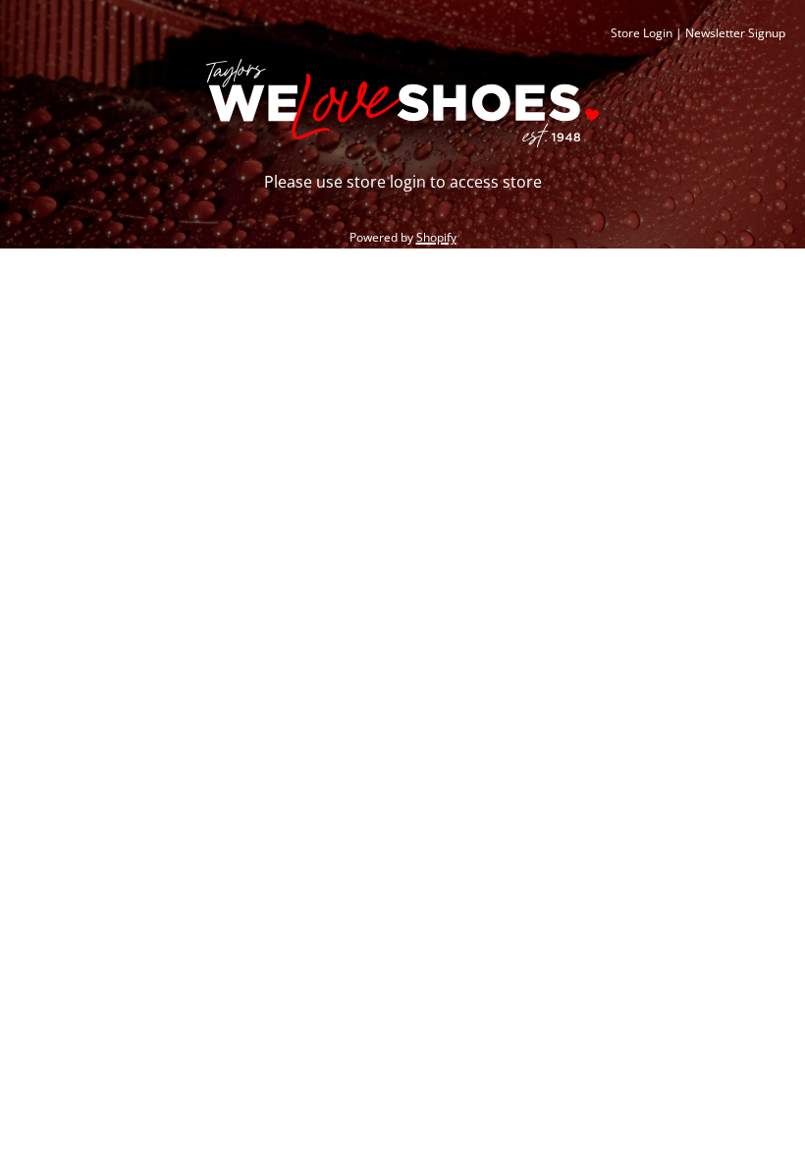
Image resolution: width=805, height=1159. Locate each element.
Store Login (641, 33)
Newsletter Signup (735, 33)
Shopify (436, 237)
